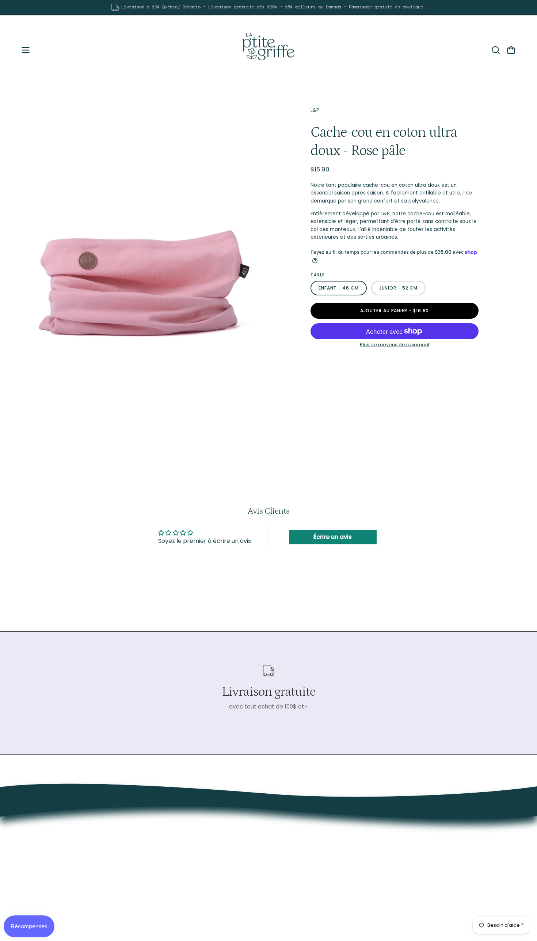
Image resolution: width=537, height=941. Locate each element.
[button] (495, 50)
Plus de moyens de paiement (395, 344)
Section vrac (442, 832)
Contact (436, 855)
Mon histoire (441, 843)
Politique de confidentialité (461, 866)
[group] (268, 7)
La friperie (438, 821)
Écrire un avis (332, 537)
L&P (315, 110)
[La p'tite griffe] (268, 50)
